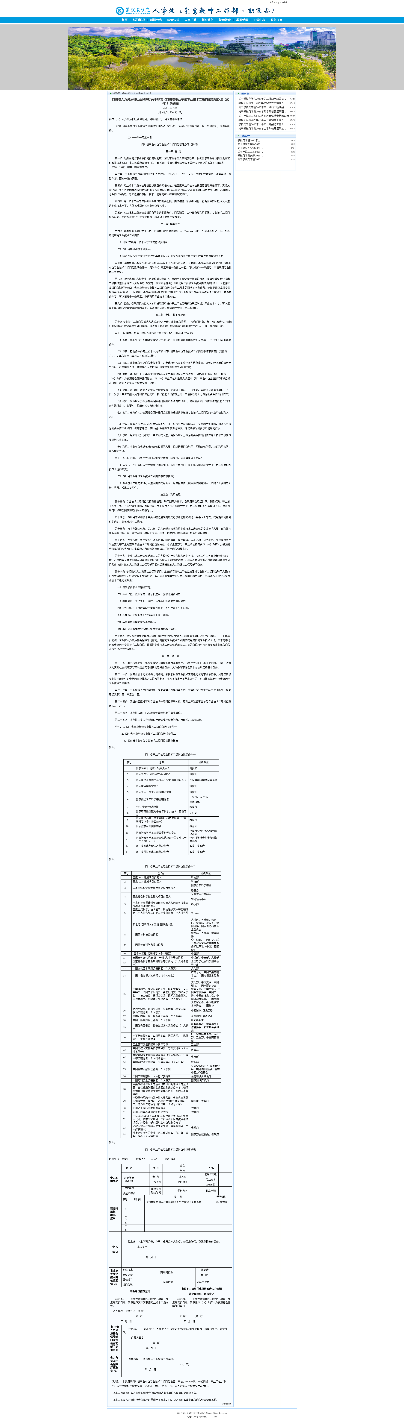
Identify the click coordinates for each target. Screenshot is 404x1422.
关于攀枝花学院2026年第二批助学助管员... (262, 98)
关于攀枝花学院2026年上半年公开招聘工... (262, 128)
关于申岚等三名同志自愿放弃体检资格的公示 (263, 115)
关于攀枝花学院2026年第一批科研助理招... (262, 107)
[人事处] (194, 16)
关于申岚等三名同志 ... (250, 151)
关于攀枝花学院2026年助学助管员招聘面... (262, 111)
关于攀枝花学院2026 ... (250, 144)
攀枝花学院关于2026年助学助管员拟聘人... (262, 103)
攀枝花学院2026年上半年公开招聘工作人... (262, 120)
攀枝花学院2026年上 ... (250, 140)
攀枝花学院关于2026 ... (250, 155)
